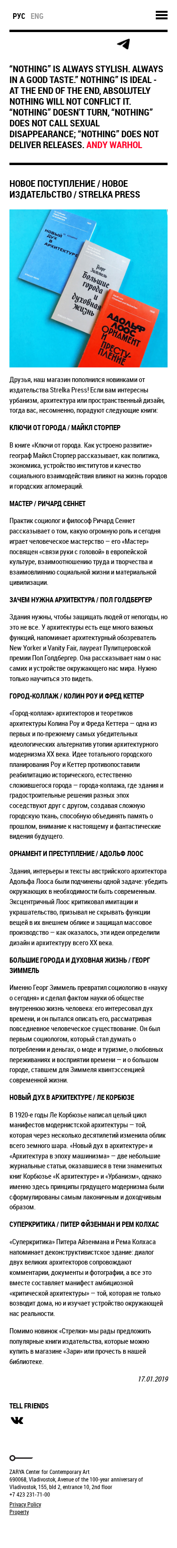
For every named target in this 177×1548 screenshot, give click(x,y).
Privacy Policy (25, 1504)
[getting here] (60, 44)
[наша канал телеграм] (123, 44)
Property (19, 1511)
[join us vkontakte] (81, 44)
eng (37, 16)
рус (19, 16)
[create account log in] (38, 44)
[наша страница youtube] (102, 44)
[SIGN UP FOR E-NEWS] (17, 44)
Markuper (34, 1529)
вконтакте (17, 1420)
